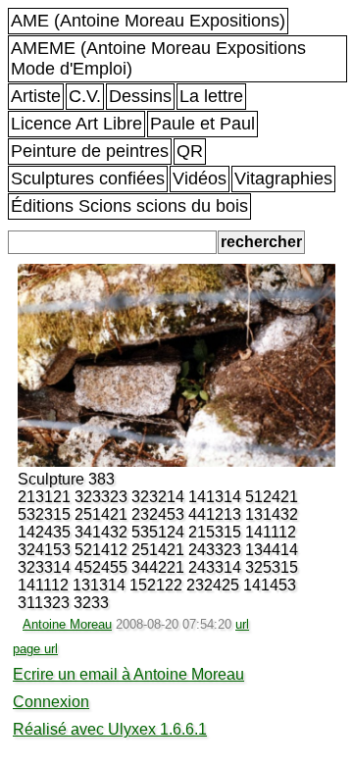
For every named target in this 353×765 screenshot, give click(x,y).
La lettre (211, 96)
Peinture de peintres (90, 151)
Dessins (140, 96)
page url (35, 648)
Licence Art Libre (76, 123)
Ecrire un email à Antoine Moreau (128, 674)
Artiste (36, 96)
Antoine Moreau (67, 624)
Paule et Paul (202, 123)
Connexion (51, 701)
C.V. (85, 96)
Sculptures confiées (88, 178)
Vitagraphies (283, 178)
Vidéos (200, 178)
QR (189, 151)
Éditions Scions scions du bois (129, 206)
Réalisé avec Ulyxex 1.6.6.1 (110, 729)
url (242, 624)
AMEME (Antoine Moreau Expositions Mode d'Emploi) (158, 58)
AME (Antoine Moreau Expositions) (148, 20)
